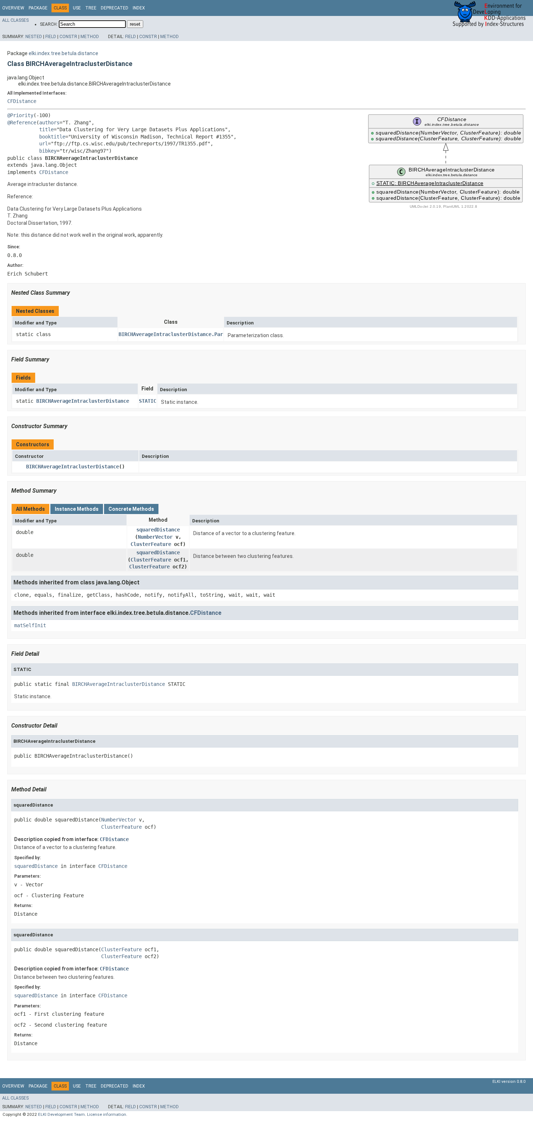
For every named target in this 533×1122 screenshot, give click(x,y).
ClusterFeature (151, 544)
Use (77, 8)
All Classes (15, 20)
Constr (68, 36)
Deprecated (114, 8)
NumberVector (155, 537)
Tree (90, 8)
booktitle (52, 137)
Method (89, 36)
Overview (13, 8)
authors (49, 122)
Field (50, 36)
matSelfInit (30, 625)
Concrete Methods (131, 509)
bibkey (48, 151)
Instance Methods (77, 509)
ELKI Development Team (61, 1114)
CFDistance (21, 101)
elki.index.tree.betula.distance (63, 53)
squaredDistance (158, 530)
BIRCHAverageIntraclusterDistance (82, 401)
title (46, 129)
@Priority (20, 115)
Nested (33, 36)
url (43, 143)
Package (38, 8)
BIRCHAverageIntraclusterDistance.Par (171, 334)
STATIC (147, 401)
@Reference (21, 122)
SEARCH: (49, 24)
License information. (107, 1114)
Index (139, 8)
